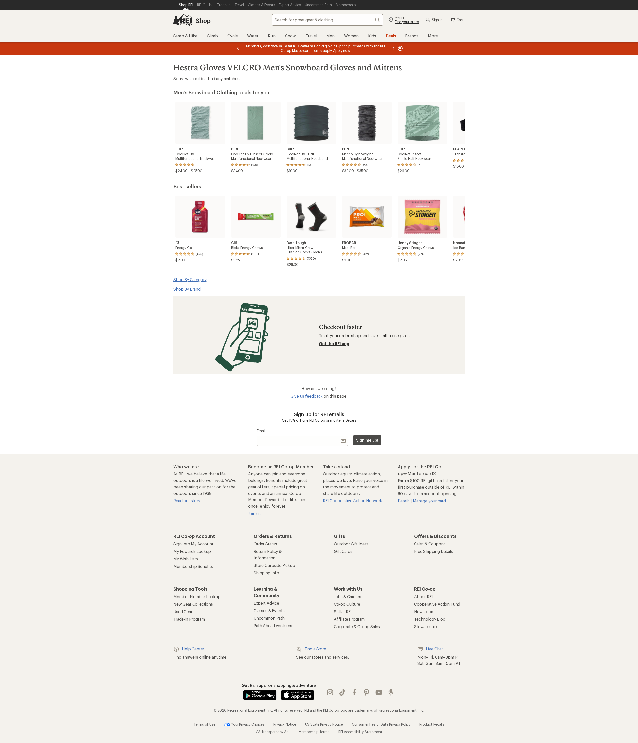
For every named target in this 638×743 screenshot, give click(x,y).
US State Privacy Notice (324, 724)
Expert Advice (266, 603)
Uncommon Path (269, 618)
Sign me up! (367, 440)
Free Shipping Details (433, 551)
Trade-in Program (189, 619)
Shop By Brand (187, 289)
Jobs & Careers (347, 596)
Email (261, 431)
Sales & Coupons (430, 543)
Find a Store (315, 648)
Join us (254, 513)
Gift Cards (343, 551)
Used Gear (182, 611)
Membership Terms (314, 732)
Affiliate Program (349, 619)
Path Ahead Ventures (273, 625)
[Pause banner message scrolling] (399, 48)
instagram (330, 692)
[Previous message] (238, 48)
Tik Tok (342, 692)
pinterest (367, 692)
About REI (423, 596)
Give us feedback (306, 396)
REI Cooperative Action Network (352, 500)
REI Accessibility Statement (360, 732)
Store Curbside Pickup (274, 565)
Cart (460, 20)
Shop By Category (189, 279)
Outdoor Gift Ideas (351, 543)
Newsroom (424, 611)
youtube (379, 692)
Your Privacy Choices (247, 724)
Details (351, 420)
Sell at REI (343, 611)
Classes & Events (269, 610)
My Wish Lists (185, 558)
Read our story (186, 500)
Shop (203, 20)
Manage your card (429, 500)
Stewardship (425, 626)
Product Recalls (431, 724)
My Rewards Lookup (192, 551)
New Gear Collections (193, 604)
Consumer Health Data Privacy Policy (381, 724)
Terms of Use (204, 724)
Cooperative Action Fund (437, 604)
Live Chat (434, 648)
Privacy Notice (284, 724)
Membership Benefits (193, 566)
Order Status (265, 543)
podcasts (391, 692)
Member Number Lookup (197, 596)
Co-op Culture (347, 604)
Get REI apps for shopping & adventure (279, 685)
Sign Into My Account (193, 543)
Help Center (193, 648)
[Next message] (393, 48)
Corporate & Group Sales (357, 626)
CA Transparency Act (273, 732)
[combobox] (327, 20)
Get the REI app (334, 343)
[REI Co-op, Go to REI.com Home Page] (182, 20)
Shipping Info (266, 572)
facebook (354, 692)
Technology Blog (429, 619)
